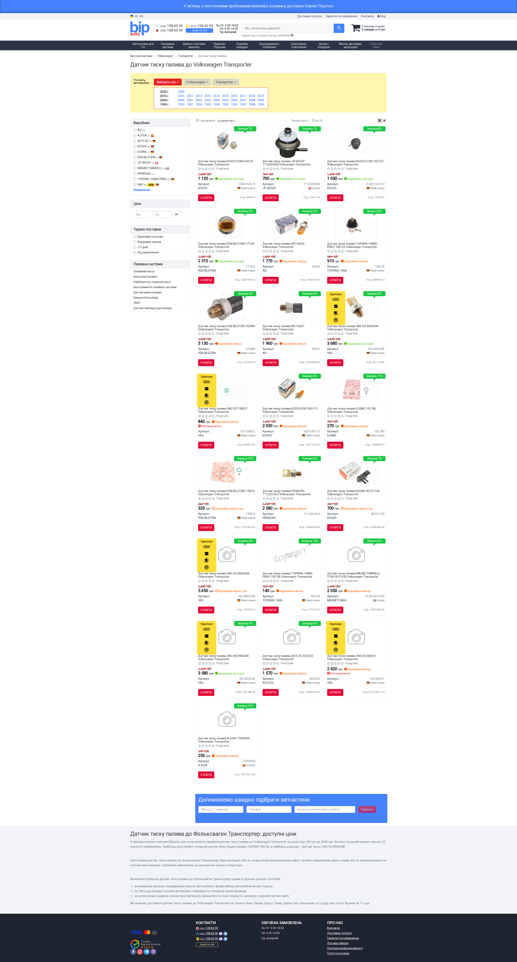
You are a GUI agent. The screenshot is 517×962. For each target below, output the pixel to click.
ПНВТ (137, 303)
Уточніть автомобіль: (141, 81)
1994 (216, 104)
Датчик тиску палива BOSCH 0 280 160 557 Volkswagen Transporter (355, 163)
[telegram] (147, 952)
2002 (199, 100)
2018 (252, 96)
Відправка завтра (149, 241)
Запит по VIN (199, 30)
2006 (234, 100)
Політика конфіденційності (345, 948)
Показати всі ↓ (142, 190)
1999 (261, 104)
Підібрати (367, 809)
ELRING (144, 151)
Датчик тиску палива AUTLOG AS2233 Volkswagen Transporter (288, 657)
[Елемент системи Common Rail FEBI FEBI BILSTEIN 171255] (226, 225)
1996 (234, 104)
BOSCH (144, 146)
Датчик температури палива (152, 308)
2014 (216, 96)
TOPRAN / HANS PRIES (154, 179)
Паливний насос (144, 271)
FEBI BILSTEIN (148, 157)
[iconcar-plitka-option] (379, 121)
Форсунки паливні (145, 276)
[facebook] (133, 952)
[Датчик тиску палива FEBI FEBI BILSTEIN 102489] (226, 307)
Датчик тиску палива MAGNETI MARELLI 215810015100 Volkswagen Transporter (353, 575)
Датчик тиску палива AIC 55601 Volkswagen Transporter (284, 328)
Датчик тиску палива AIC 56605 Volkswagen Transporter (284, 245)
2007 (243, 100)
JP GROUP (146, 162)
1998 (252, 104)
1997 (243, 104)
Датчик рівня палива (147, 292)
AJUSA (144, 135)
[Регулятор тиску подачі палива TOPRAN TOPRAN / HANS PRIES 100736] (291, 554)
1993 (208, 104)
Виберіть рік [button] (167, 82)
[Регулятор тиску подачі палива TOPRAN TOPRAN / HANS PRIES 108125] (356, 225)
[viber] (153, 952)
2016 (234, 96)
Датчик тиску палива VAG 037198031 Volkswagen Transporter (223, 410)
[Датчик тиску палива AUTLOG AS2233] (291, 637)
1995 (225, 104)
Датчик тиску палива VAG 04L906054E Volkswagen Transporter (223, 657)
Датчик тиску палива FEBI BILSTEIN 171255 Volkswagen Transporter (226, 245)
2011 (190, 96)
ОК (176, 214)
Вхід (382, 16)
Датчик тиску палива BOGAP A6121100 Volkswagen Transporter (353, 492)
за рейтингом (225, 120)
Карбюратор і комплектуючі (152, 281)
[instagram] (140, 952)
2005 (225, 100)
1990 (181, 104)
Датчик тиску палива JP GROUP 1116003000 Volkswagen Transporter (287, 163)
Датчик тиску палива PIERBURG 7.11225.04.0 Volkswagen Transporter (287, 492)
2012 (199, 96)
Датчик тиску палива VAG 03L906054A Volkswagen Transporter (352, 328)
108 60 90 (171, 26)
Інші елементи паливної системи (155, 287)
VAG (146, 184)
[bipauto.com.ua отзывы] (146, 944)
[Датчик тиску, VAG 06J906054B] (226, 554)
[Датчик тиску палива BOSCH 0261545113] (291, 390)
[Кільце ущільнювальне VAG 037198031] (226, 390)
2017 (243, 96)
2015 (225, 96)
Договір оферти (337, 943)
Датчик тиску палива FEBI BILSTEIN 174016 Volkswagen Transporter (226, 492)
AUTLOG (145, 140)
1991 (190, 104)
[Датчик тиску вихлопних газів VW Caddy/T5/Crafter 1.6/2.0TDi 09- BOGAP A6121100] (355, 472)
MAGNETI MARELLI (151, 168)
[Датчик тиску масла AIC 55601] (291, 307)
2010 (181, 96)
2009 (261, 100)
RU (141, 16)
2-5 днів (143, 247)
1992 (199, 104)
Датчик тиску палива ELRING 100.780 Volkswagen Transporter (351, 410)
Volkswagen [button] (196, 82)
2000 (181, 100)
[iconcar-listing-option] (384, 121)
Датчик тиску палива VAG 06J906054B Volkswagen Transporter (223, 575)
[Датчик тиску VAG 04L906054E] (226, 637)
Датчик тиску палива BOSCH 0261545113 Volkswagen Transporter (290, 410)
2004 (216, 100)
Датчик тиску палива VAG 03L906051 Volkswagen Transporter (351, 657)
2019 (261, 96)
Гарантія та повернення (341, 16)
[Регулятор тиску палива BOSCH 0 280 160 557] (355, 142)
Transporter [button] (224, 82)
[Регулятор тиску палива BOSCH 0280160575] (226, 142)
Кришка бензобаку (145, 297)
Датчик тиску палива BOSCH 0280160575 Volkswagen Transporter (225, 163)
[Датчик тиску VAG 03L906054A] (356, 307)
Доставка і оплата (309, 16)
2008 (252, 100)
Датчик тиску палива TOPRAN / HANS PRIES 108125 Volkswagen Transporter (352, 245)
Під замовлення (148, 252)
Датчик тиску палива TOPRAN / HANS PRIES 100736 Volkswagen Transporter (288, 575)
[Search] (339, 28)
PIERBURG (146, 173)
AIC (141, 130)
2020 (181, 91)
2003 (208, 100)
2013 (208, 96)
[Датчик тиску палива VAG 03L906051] (356, 637)
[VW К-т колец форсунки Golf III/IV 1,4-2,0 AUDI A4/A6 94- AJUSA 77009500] (226, 719)
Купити (206, 197)
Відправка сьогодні (150, 236)
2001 (190, 100)
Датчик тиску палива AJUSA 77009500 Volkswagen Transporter (224, 740)
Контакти (367, 16)
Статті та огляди (338, 953)
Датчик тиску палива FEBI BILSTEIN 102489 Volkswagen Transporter (226, 328)
